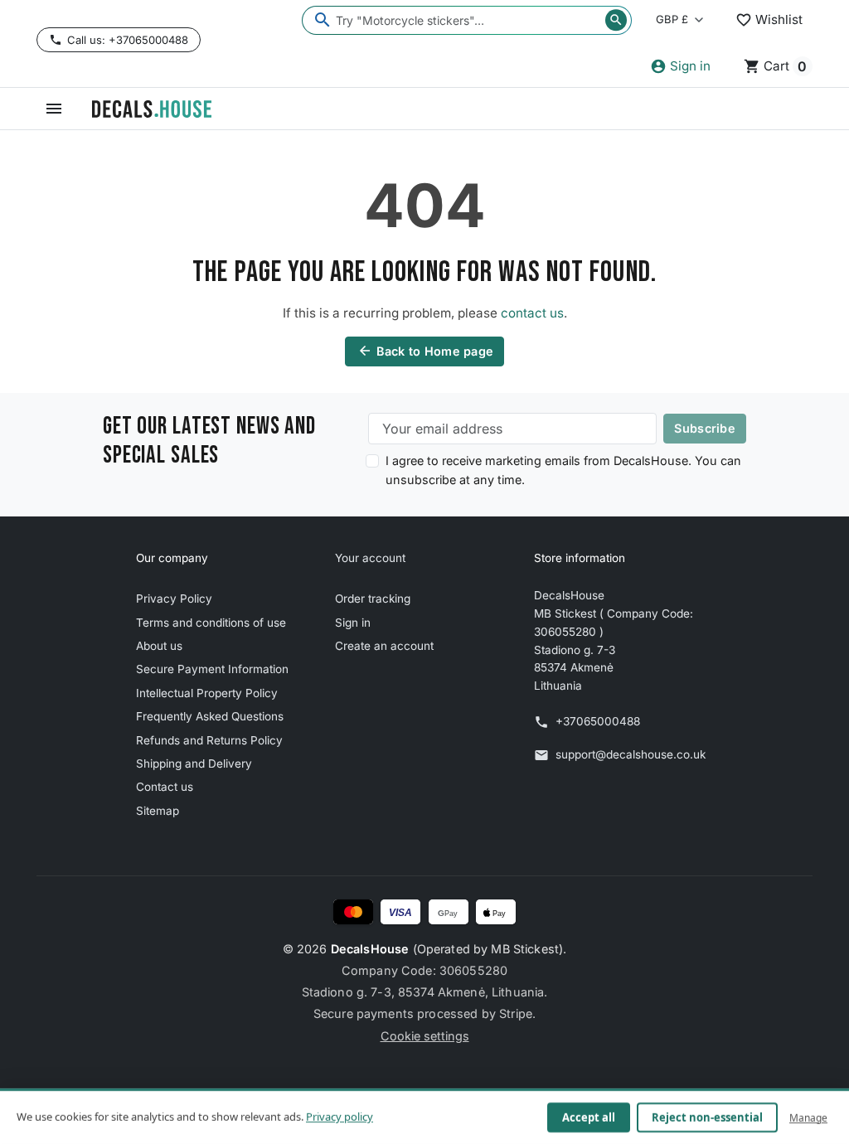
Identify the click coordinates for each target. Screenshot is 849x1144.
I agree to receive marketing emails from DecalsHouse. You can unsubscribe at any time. (563, 470)
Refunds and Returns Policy (209, 740)
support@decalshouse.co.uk (630, 754)
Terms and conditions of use (211, 622)
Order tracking (372, 598)
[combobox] (467, 20)
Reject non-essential (707, 1117)
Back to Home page (425, 350)
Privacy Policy (174, 598)
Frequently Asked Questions (210, 716)
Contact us (164, 786)
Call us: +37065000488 (127, 39)
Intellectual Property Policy (207, 693)
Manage (808, 1117)
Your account (370, 558)
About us (159, 645)
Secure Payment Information (212, 669)
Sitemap (157, 810)
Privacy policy (339, 1116)
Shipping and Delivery (194, 763)
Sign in (353, 622)
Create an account (384, 645)
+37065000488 (597, 721)
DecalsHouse (370, 949)
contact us (532, 313)
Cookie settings (425, 1036)
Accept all (588, 1117)
